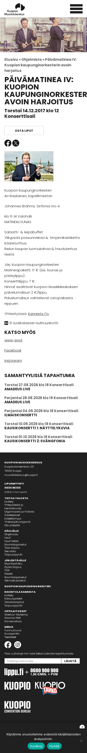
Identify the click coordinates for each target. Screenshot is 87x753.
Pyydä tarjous (13, 567)
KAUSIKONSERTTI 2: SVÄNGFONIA (34, 441)
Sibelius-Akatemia (16, 614)
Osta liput (24, 131)
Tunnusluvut (12, 630)
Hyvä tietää (11, 541)
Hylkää (54, 746)
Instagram (13, 360)
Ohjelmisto (11, 534)
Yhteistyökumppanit (17, 522)
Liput (7, 537)
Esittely (8, 501)
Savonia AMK (12, 618)
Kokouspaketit (13, 598)
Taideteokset (12, 515)
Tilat (7, 570)
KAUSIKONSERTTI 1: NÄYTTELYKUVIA (37, 428)
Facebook (7, 143)
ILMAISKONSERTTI (20, 415)
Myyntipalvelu (13, 563)
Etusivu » (12, 59)
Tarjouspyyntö (13, 554)
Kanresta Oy (38, 313)
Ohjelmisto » (32, 59)
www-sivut (13, 340)
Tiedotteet (10, 637)
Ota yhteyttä (12, 525)
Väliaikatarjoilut (14, 602)
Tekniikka (10, 551)
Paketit (8, 574)
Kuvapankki (11, 633)
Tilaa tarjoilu (12, 548)
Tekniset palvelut (15, 580)
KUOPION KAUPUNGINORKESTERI (27, 586)
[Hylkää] (81, 740)
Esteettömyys (12, 518)
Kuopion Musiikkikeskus (20, 9)
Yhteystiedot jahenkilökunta (13, 506)
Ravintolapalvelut (15, 544)
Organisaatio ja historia (19, 511)
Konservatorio (13, 621)
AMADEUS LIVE (17, 389)
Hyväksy (36, 746)
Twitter (15, 143)
